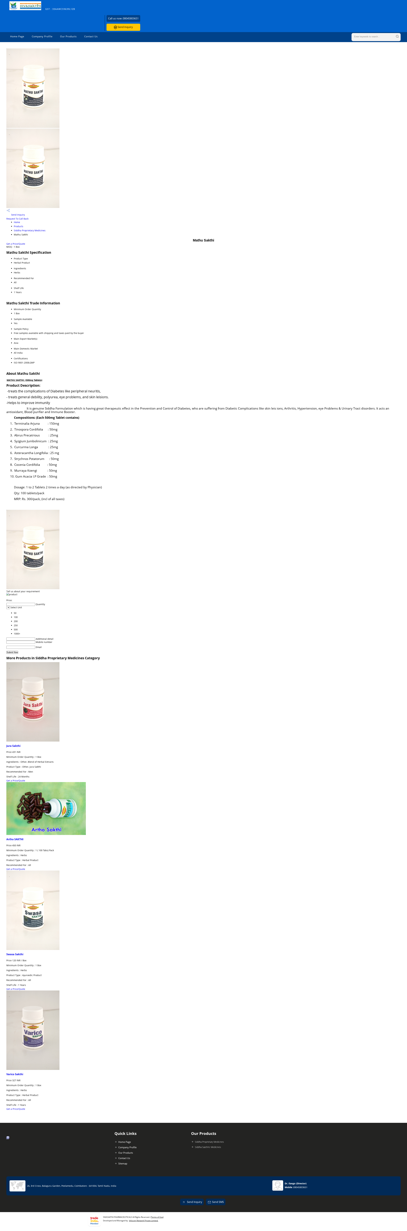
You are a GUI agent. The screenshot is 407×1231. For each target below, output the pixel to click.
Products (18, 226)
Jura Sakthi (13, 746)
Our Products (68, 36)
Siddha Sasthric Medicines (208, 1147)
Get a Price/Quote (15, 243)
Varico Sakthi (14, 1074)
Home (17, 222)
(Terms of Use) (157, 1217)
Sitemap (122, 1163)
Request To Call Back (17, 218)
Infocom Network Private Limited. (143, 1220)
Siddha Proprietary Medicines (29, 230)
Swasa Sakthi (14, 954)
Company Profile (42, 36)
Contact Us (91, 36)
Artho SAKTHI (14, 839)
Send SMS (218, 1202)
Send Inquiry (125, 27)
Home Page (17, 36)
